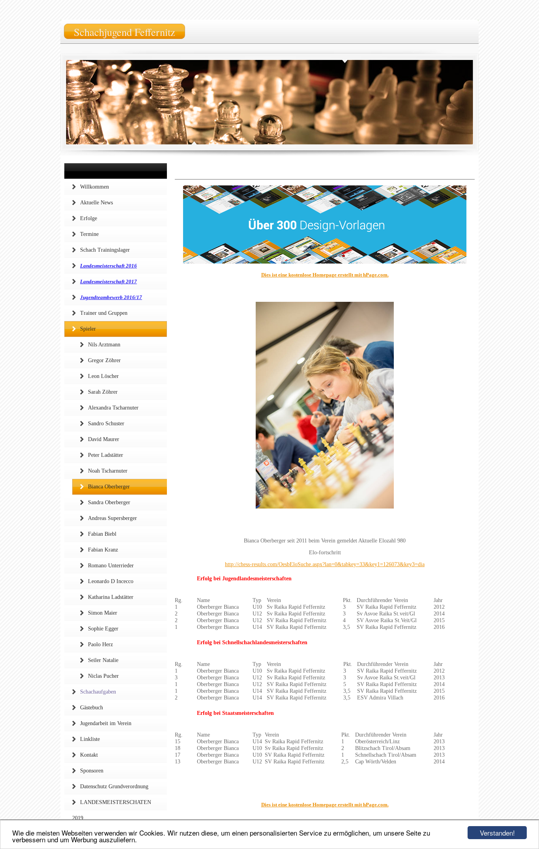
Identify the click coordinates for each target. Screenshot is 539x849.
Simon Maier (102, 613)
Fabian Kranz (103, 550)
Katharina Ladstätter (110, 597)
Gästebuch (91, 708)
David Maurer (103, 439)
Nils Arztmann (104, 345)
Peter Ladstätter (105, 455)
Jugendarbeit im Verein (105, 723)
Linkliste (90, 739)
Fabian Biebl (102, 534)
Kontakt (89, 755)
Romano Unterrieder (111, 565)
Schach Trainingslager (105, 250)
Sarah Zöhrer (103, 392)
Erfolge (88, 218)
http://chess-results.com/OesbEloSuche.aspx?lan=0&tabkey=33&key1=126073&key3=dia (325, 564)
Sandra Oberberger (109, 502)
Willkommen (94, 187)
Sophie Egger (103, 629)
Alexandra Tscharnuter (113, 408)
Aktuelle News (96, 203)
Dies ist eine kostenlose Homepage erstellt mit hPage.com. (325, 275)
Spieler (88, 329)
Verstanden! (497, 833)
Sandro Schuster (106, 423)
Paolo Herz (100, 644)
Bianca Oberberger (109, 487)
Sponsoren (91, 771)
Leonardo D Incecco (110, 581)
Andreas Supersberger (112, 518)
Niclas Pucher (103, 676)
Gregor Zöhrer (104, 360)
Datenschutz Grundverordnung (114, 786)
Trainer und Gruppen (103, 313)
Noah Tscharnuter (107, 471)
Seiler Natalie (103, 660)
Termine (89, 234)
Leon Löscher (103, 376)
